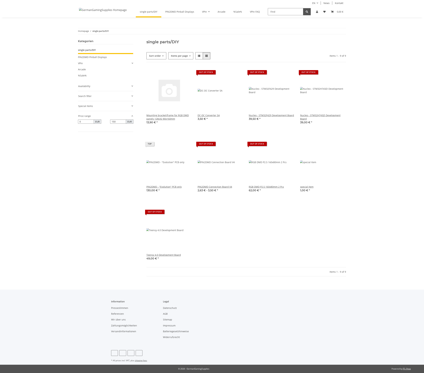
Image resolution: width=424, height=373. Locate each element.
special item (307, 186)
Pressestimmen (119, 308)
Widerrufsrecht (171, 337)
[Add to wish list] (186, 73)
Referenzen (117, 313)
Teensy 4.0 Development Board (163, 254)
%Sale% (82, 75)
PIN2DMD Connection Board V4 (215, 186)
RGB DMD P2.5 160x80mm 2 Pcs (266, 186)
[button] (317, 11)
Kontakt (339, 3)
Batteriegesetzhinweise (176, 331)
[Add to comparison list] (178, 73)
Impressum (169, 325)
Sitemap (167, 319)
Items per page (179, 55)
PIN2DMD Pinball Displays (92, 57)
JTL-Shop (407, 368)
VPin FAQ (255, 11)
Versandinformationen (123, 331)
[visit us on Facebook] (114, 353)
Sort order (155, 55)
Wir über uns (118, 319)
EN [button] (313, 3)
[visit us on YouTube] (122, 353)
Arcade (82, 69)
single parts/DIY (87, 50)
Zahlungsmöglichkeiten (124, 325)
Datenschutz (170, 308)
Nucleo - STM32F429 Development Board (271, 115)
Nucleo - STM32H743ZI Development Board (320, 117)
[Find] (307, 11)
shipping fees (141, 360)
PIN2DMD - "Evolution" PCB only (164, 186)
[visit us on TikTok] (139, 353)
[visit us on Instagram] (131, 353)
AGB (165, 313)
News (326, 3)
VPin (80, 63)
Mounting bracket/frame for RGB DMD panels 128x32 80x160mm (167, 117)
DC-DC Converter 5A (209, 115)
